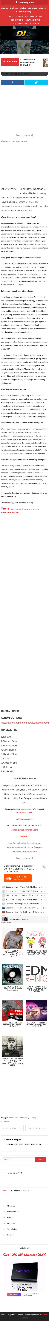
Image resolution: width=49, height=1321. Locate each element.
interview (24, 1118)
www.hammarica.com (24, 813)
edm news (13, 1118)
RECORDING (35, 23)
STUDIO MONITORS (18, 23)
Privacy (10, 1217)
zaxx (43, 8)
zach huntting (24, 12)
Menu (8, 50)
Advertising (12, 1229)
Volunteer (11, 1223)
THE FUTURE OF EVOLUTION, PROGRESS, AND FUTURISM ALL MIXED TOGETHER (14, 1128)
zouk (5, 8)
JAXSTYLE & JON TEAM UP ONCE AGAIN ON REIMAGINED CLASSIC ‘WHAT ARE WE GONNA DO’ (19, 62)
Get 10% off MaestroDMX (24, 1255)
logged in (19, 1144)
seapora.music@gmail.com (24, 830)
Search (41, 50)
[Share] (12, 82)
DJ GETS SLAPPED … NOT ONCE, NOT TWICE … (37, 1128)
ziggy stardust (29, 8)
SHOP (11, 16)
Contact (10, 1235)
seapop (33, 1118)
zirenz (15, 8)
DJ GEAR (19, 16)
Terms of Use (13, 1211)
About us (11, 1206)
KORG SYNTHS (17, 20)
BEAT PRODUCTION (33, 16)
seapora (5, 1121)
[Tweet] (36, 82)
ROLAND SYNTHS (32, 20)
